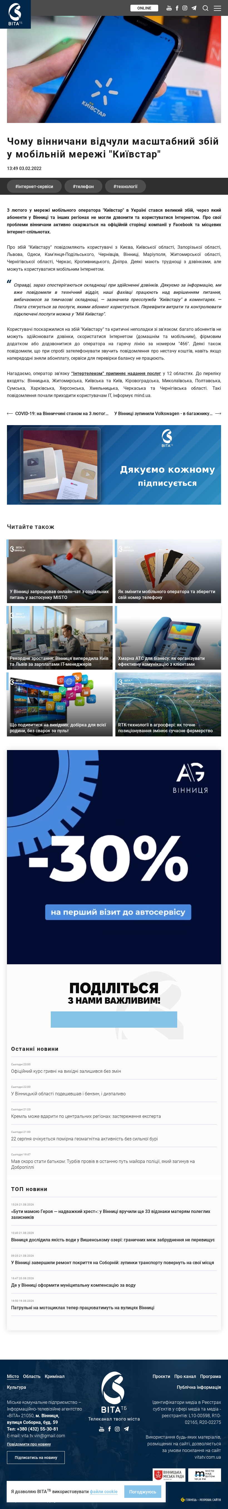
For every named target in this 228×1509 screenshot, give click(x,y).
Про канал (185, 1376)
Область (32, 1376)
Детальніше (114, 1068)
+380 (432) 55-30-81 (37, 1429)
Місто (13, 1376)
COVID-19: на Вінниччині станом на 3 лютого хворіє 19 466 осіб (62, 413)
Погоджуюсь (142, 1492)
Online (144, 8)
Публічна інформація (199, 1387)
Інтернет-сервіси (35, 186)
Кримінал (55, 1376)
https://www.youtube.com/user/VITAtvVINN (114, 465)
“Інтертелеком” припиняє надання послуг (116, 373)
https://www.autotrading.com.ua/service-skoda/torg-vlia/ (114, 857)
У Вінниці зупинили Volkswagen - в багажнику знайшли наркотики (167, 413)
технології (126, 186)
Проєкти (161, 1376)
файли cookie (104, 1491)
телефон (85, 186)
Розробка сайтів (210, 1499)
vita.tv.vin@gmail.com (43, 1435)
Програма (210, 1376)
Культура (16, 1387)
